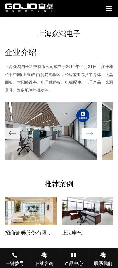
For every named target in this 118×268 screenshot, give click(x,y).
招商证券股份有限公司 (28, 233)
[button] (89, 133)
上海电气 (72, 233)
